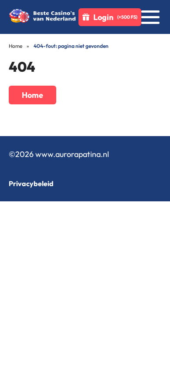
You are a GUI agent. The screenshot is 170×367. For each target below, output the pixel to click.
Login (115, 17)
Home (15, 46)
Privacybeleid (31, 183)
